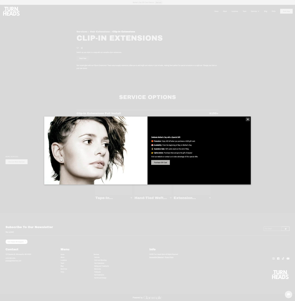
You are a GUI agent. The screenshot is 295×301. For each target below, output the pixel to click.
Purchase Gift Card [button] (160, 162)
